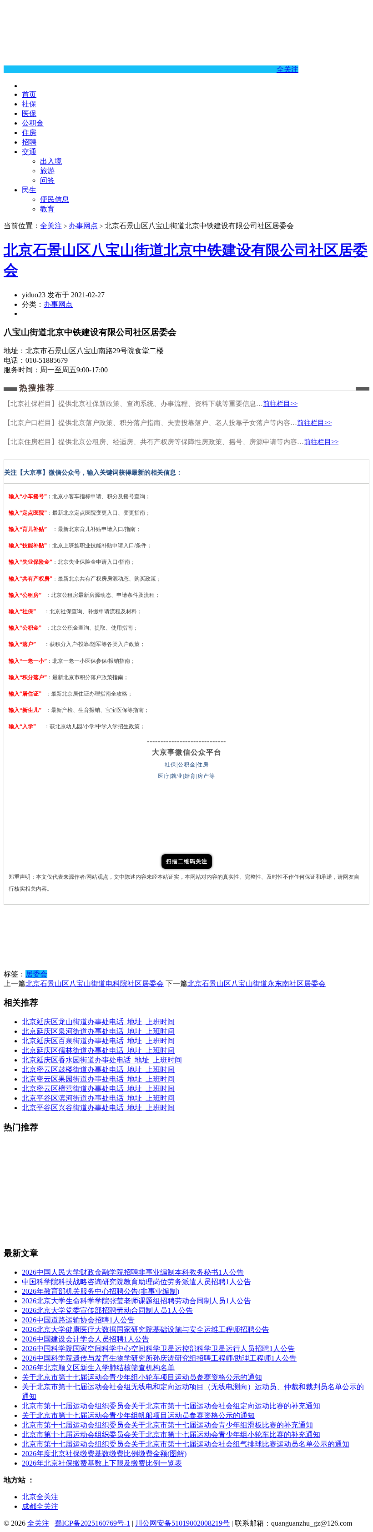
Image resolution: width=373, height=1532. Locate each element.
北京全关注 (40, 1497)
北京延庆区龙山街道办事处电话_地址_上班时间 (98, 1022)
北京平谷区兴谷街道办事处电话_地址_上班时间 (98, 1107)
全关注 (287, 69)
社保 (29, 104)
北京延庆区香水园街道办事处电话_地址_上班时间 (102, 1060)
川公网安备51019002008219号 (182, 1523)
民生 (29, 190)
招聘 (29, 142)
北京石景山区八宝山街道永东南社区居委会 (256, 983)
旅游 (47, 171)
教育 (47, 209)
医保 (29, 113)
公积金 (33, 123)
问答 (47, 180)
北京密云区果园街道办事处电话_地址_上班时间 (98, 1079)
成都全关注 (40, 1506)
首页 (29, 94)
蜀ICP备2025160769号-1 (92, 1523)
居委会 (36, 974)
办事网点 (83, 226)
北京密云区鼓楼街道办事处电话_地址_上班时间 (98, 1069)
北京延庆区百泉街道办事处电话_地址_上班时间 (98, 1041)
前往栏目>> (280, 403)
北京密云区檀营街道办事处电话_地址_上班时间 (98, 1088)
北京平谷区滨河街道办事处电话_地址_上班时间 (98, 1098)
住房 (29, 132)
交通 (29, 151)
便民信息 (54, 199)
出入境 (51, 161)
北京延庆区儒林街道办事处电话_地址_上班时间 (98, 1050)
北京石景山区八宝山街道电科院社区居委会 (94, 983)
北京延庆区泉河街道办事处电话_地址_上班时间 (98, 1031)
